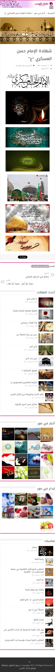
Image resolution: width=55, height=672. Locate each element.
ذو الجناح (40, 579)
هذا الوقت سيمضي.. (28, 323)
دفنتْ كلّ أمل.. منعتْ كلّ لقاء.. (19, 282)
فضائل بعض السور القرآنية (26, 404)
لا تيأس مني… (31, 299)
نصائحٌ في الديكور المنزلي (37, 275)
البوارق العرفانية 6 (29, 370)
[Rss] (30, 662)
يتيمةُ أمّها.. (39, 559)
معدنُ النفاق (38, 620)
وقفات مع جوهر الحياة (34, 589)
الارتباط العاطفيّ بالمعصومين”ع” (23, 382)
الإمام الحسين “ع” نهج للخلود (32, 600)
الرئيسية (51, 13)
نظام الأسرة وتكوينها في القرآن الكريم (27, 394)
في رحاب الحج (31, 358)
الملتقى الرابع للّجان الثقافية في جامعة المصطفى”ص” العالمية (27, 570)
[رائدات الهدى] (27, 4)
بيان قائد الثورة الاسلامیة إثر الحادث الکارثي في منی (24, 631)
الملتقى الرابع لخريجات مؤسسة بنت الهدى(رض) (24, 640)
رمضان (34, 547)
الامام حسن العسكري (40, 266)
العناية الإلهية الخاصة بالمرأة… (24, 311)
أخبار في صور (39, 13)
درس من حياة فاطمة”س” (26, 334)
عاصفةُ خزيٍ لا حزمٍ (36, 610)
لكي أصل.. (33, 346)
